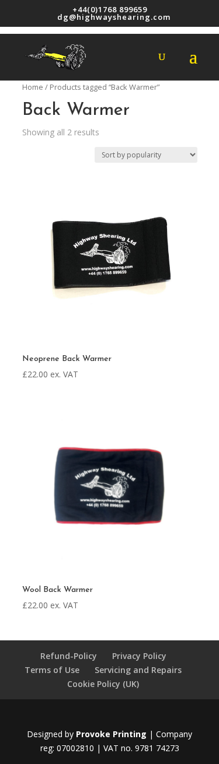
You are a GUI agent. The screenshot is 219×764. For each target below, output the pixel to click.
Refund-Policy (68, 655)
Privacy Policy (139, 655)
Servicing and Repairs (138, 669)
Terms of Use (52, 669)
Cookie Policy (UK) (103, 683)
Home (32, 87)
